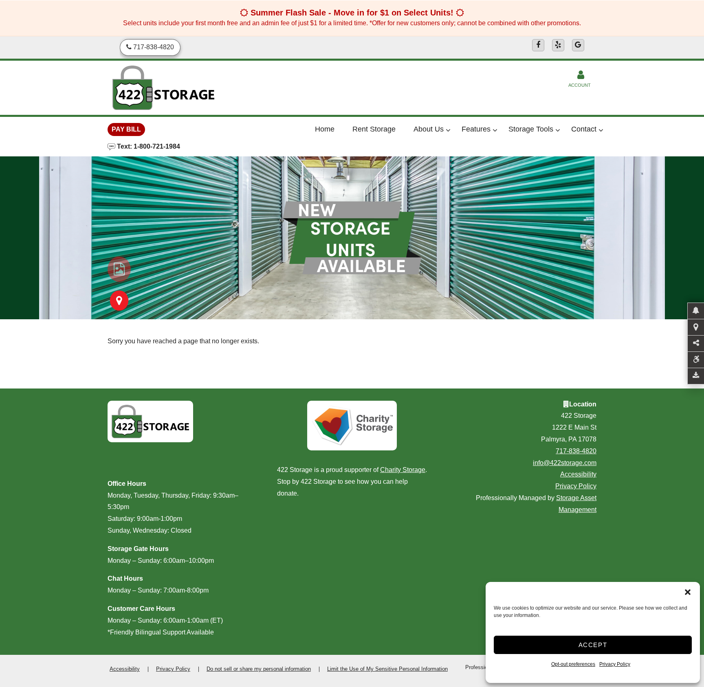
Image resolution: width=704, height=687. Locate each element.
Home (324, 129)
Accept (593, 644)
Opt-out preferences (573, 664)
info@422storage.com (564, 462)
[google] (578, 45)
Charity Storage (402, 469)
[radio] (119, 269)
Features (476, 129)
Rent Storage (374, 129)
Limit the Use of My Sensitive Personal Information (387, 669)
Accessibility (578, 474)
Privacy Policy (614, 664)
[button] (688, 592)
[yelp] (558, 45)
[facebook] (538, 45)
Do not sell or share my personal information (259, 669)
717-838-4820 (576, 451)
